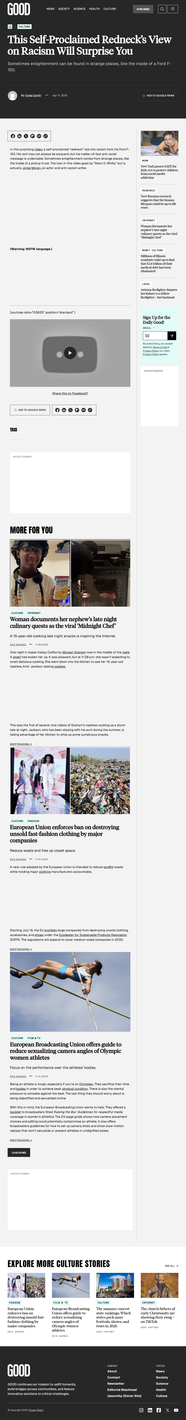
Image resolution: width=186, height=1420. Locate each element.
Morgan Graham (74, 652)
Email (149, 328)
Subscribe (143, 9)
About (112, 1371)
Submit (173, 337)
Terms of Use (160, 347)
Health (94, 9)
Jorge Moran (31, 168)
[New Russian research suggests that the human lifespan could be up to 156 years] (159, 197)
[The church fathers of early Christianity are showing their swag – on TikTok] (159, 1301)
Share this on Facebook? (70, 393)
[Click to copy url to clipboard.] (45, 136)
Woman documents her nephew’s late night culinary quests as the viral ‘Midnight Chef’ (63, 622)
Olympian (86, 1084)
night (126, 652)
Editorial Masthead (122, 1390)
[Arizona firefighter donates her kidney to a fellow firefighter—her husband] (159, 289)
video (38, 149)
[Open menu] (172, 9)
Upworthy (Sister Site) (124, 1396)
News (50, 9)
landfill (109, 867)
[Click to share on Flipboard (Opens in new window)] (32, 136)
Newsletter (115, 1384)
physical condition (75, 1089)
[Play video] (70, 353)
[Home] (10, 26)
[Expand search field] (162, 9)
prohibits (50, 930)
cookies (59, 666)
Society (64, 9)
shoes (39, 935)
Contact (113, 1377)
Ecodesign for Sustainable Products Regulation (93, 935)
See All (170, 1265)
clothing (45, 872)
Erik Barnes (18, 644)
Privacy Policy (150, 350)
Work (145, 160)
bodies (21, 1089)
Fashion (33, 821)
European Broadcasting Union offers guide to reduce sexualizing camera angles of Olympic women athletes (66, 1051)
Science (79, 9)
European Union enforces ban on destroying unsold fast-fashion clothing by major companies (64, 834)
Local (146, 284)
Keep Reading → (21, 744)
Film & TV (34, 1038)
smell (17, 657)
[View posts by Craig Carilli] (12, 96)
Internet (34, 613)
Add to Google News (160, 95)
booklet (15, 1112)
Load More (19, 1152)
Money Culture (152, 250)
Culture (110, 9)
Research (148, 190)
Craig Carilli (33, 95)
